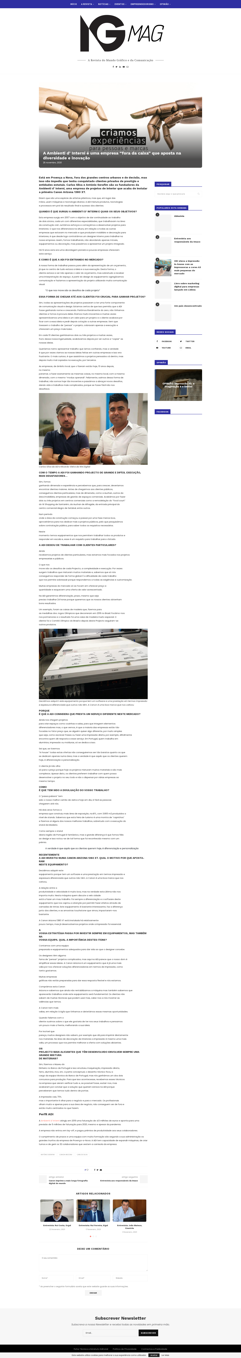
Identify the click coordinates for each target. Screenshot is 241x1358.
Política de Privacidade (125, 1349)
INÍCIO (73, 4)
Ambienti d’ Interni (50, 1120)
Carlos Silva (82, 1154)
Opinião (164, 4)
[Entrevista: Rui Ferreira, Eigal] (93, 1210)
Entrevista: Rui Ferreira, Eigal (93, 1225)
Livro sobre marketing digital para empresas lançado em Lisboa (186, 286)
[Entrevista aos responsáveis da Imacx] (163, 245)
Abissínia (179, 216)
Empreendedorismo (142, 4)
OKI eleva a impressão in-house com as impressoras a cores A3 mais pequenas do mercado (187, 267)
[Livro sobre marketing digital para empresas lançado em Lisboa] (163, 290)
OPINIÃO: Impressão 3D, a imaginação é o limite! (178, 385)
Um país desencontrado (188, 306)
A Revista (86, 4)
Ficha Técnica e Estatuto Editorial (91, 1349)
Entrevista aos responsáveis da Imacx (187, 240)
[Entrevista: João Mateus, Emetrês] (129, 1210)
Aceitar (153, 1355)
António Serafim (48, 1154)
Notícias (103, 4)
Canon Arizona (65, 1154)
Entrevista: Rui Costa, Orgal (57, 1225)
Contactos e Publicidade (154, 1349)
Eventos (120, 4)
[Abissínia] (163, 223)
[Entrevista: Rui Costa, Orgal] (57, 1210)
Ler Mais (165, 1355)
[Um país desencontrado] (163, 312)
